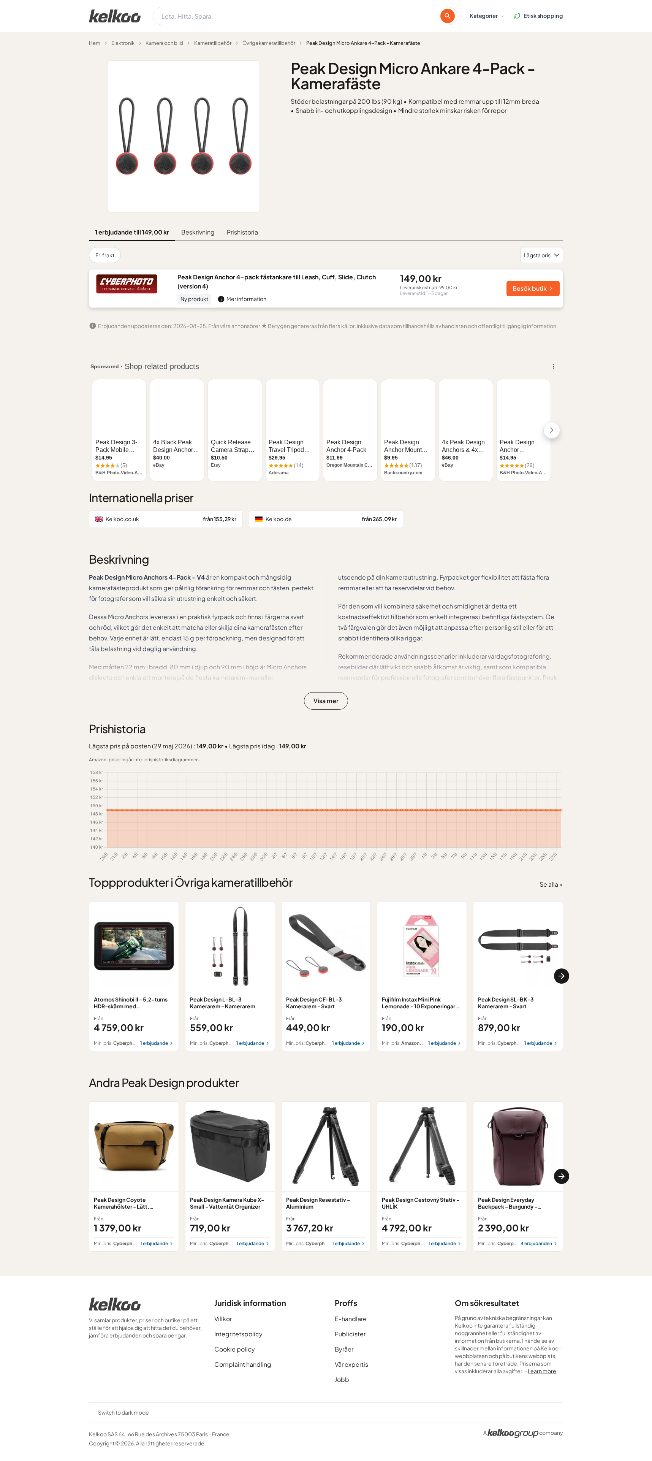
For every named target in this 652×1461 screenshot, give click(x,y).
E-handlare (351, 1319)
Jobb (342, 1379)
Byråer (344, 1349)
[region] (326, 976)
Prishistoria (242, 232)
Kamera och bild (164, 43)
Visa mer (326, 701)
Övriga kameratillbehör (268, 43)
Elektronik (123, 43)
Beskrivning (198, 232)
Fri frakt (104, 255)
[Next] (561, 976)
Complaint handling (242, 1364)
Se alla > (551, 884)
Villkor (223, 1319)
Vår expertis (351, 1364)
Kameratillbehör (212, 43)
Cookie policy (234, 1349)
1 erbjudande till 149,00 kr (132, 232)
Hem (94, 43)
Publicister (350, 1334)
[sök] (447, 16)
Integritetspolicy (238, 1334)
